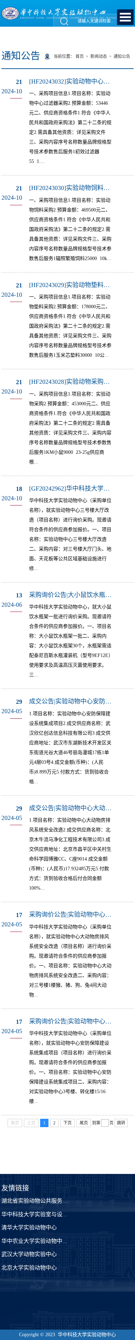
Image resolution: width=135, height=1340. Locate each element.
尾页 (84, 1123)
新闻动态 (98, 56)
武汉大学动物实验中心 (29, 1254)
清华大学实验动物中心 (29, 1227)
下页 (67, 1123)
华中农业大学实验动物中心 (34, 1241)
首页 (79, 56)
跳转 (121, 1123)
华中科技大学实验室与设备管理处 (42, 1214)
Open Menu (125, 17)
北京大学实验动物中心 (29, 1268)
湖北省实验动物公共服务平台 (37, 1201)
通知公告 (122, 56)
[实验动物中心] (67, 10)
